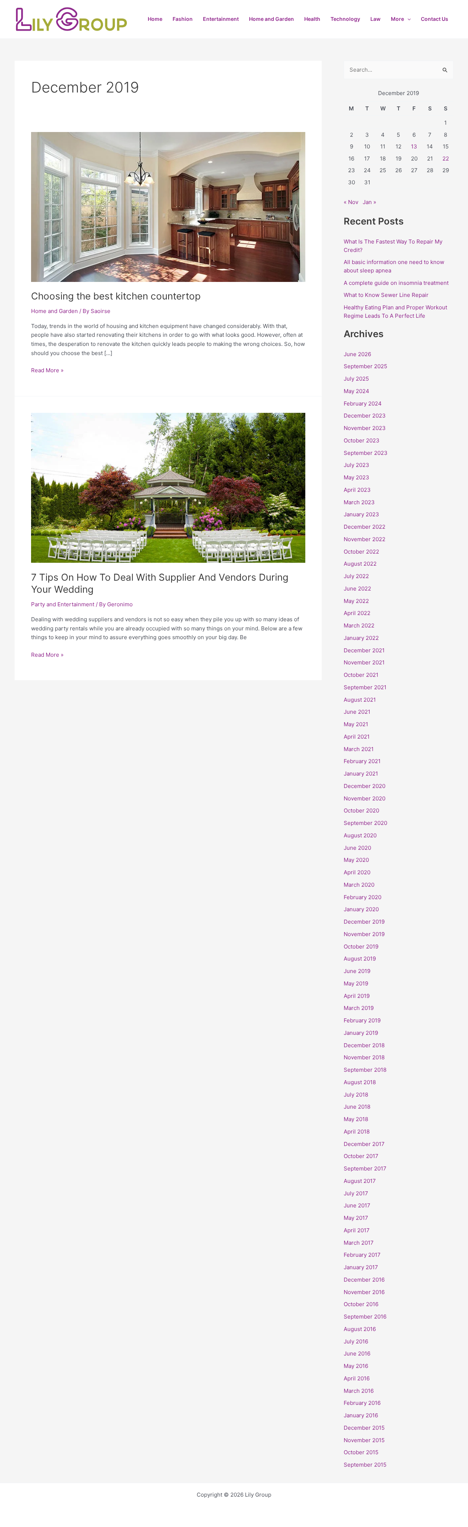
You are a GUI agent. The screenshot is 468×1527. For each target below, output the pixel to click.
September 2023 (366, 452)
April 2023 (357, 489)
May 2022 (356, 600)
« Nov (351, 202)
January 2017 (361, 1267)
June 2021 (357, 711)
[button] (407, 19)
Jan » (369, 202)
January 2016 (361, 1415)
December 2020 (364, 786)
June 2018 (357, 1106)
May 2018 (356, 1119)
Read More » (47, 370)
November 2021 (364, 662)
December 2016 (364, 1279)
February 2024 (363, 403)
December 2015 (364, 1427)
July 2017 (356, 1193)
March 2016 (359, 1390)
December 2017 (364, 1143)
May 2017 (356, 1217)
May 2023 (356, 477)
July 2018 (356, 1094)
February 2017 (362, 1254)
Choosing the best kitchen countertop (116, 296)
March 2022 (359, 625)
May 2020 (356, 859)
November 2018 (364, 1057)
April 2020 (357, 872)
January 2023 (361, 514)
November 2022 (364, 539)
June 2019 (357, 971)
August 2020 (360, 835)
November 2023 (365, 428)
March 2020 (359, 884)
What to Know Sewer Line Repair (386, 294)
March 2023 (359, 502)
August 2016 (360, 1329)
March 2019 (359, 1007)
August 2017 (360, 1180)
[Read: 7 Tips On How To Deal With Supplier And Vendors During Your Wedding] (168, 487)
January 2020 (361, 909)
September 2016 (365, 1316)
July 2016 (356, 1341)
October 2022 (361, 551)
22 (445, 158)
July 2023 (356, 464)
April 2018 (357, 1131)
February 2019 (362, 1020)
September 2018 (365, 1069)
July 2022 (356, 576)
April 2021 (357, 736)
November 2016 (364, 1292)
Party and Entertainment (62, 604)
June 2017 (357, 1205)
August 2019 (360, 958)
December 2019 (364, 921)
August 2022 (360, 563)
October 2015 (361, 1452)
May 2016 (356, 1365)
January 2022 (361, 637)
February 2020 (362, 897)
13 (414, 146)
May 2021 (356, 724)
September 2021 (365, 687)
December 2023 (365, 415)
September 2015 (365, 1464)
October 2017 (361, 1156)
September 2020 (365, 822)
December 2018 (364, 1045)
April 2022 (357, 613)
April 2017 (357, 1230)
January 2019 (361, 1032)
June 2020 (357, 847)
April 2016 (357, 1378)
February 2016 (362, 1402)
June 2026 (357, 354)
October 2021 (361, 674)
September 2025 (365, 366)
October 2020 (361, 810)
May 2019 (356, 983)
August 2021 (360, 699)
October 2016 (361, 1304)
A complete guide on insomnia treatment (396, 282)
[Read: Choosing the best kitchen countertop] (168, 206)
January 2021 (361, 773)
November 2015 (364, 1440)
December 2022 (364, 526)
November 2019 (364, 934)
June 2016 (357, 1353)
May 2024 (356, 391)
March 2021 (359, 749)
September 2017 (365, 1168)
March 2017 (359, 1242)
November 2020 (364, 798)
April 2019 (357, 995)
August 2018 (360, 1082)
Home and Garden (54, 311)
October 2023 (362, 440)
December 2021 (364, 650)
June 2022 (357, 588)
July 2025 (356, 378)
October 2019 (361, 946)
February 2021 (362, 761)
